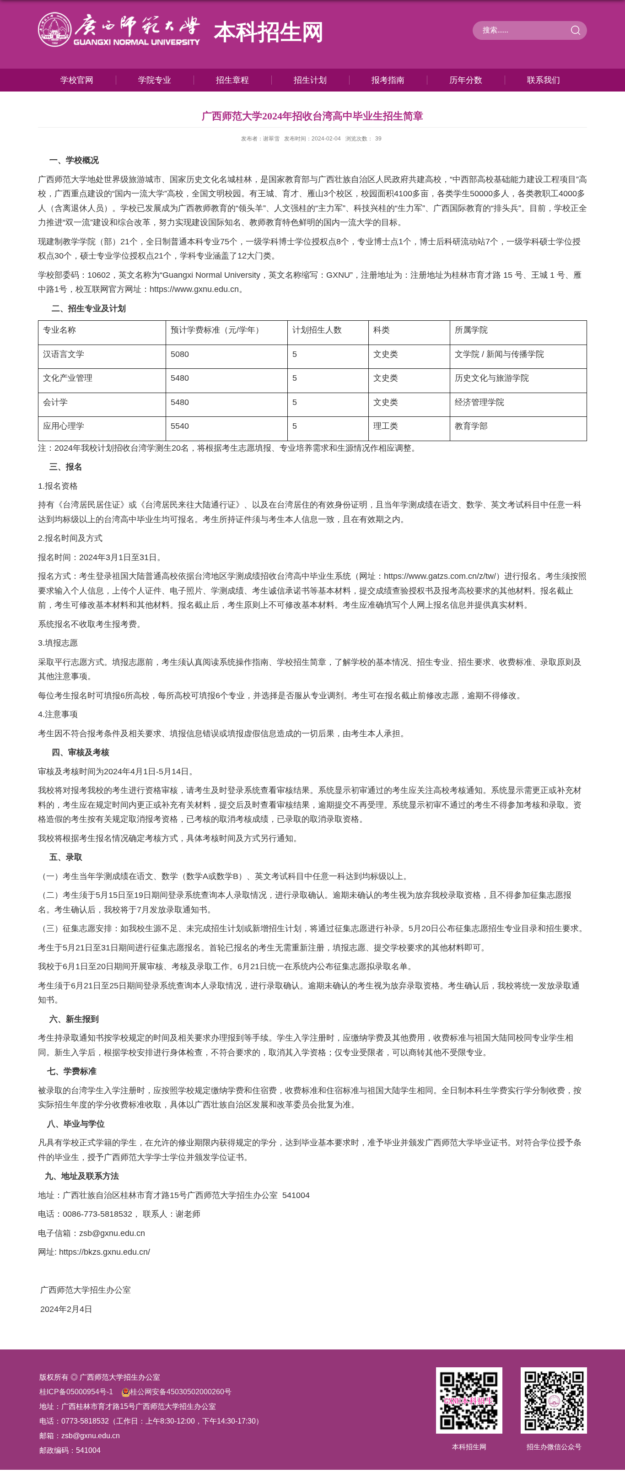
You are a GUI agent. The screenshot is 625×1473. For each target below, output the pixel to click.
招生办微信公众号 (554, 1447)
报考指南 (388, 80)
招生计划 (310, 80)
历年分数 (465, 80)
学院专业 (154, 80)
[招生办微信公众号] (554, 1376)
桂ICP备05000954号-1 (76, 1392)
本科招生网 (469, 1447)
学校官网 (76, 80)
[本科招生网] (469, 1376)
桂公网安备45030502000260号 (181, 1392)
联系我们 (543, 80)
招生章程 (232, 80)
